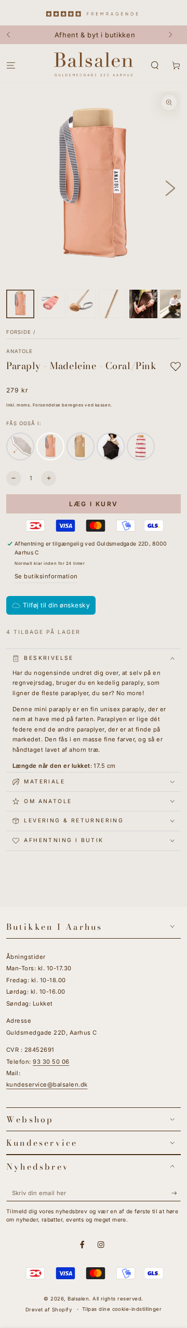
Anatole (19, 351)
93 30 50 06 (51, 1061)
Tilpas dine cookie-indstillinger (122, 1309)
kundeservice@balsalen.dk (47, 1084)
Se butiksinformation (46, 576)
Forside (18, 332)
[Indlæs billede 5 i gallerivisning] (143, 304)
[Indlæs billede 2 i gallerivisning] (51, 304)
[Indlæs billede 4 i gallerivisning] (113, 304)
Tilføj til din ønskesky (56, 605)
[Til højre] (174, 34)
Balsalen (78, 1299)
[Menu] (11, 66)
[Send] (176, 1193)
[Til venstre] (13, 34)
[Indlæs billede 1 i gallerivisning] (20, 304)
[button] (155, 66)
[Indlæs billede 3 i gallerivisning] (82, 304)
